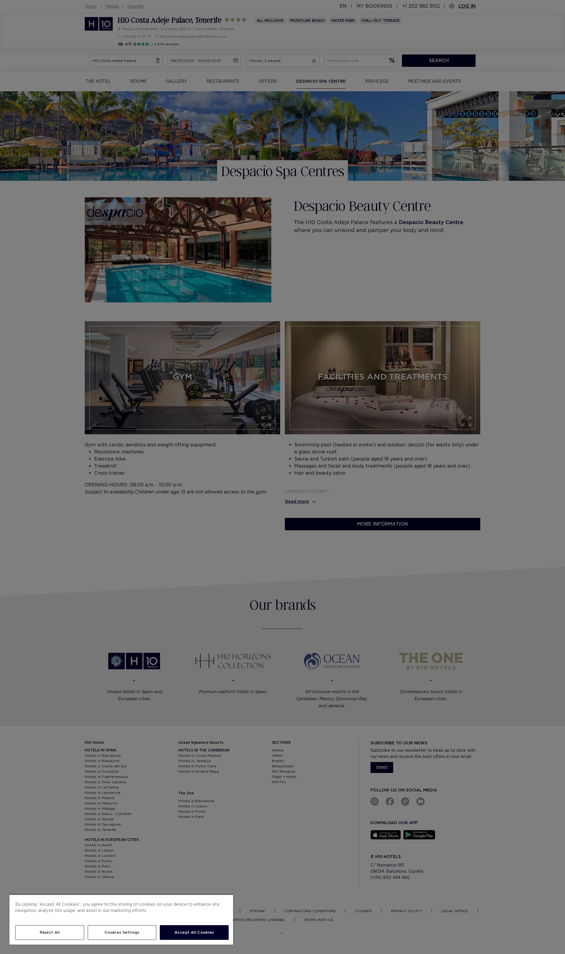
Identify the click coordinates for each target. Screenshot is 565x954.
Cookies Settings (121, 932)
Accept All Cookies (194, 932)
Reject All (50, 932)
